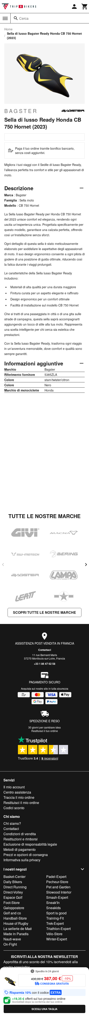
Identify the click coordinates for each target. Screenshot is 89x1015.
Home (8, 29)
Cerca (24, 18)
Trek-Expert (55, 923)
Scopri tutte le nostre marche (44, 612)
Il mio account (14, 786)
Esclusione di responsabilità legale (30, 844)
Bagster (21, 110)
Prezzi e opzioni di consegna (25, 854)
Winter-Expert (56, 938)
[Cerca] (15, 18)
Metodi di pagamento (19, 849)
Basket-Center (14, 876)
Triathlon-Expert (58, 928)
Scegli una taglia (44, 1009)
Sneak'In (53, 902)
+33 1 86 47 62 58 (44, 664)
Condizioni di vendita (19, 833)
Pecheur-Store (57, 881)
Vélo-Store (54, 933)
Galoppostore (13, 907)
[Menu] (5, 18)
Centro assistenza (17, 792)
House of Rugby (15, 923)
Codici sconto (13, 807)
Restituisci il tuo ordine (44, 731)
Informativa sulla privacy (21, 859)
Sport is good (56, 912)
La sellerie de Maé (17, 928)
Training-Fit (55, 918)
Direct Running (15, 886)
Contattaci (44, 650)
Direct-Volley (13, 892)
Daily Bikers (12, 881)
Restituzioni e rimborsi (20, 839)
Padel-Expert (56, 876)
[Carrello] (84, 6)
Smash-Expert (57, 897)
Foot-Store (11, 902)
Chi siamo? (12, 823)
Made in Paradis (16, 933)
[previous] (3, 565)
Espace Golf (12, 897)
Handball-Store (15, 918)
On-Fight (10, 944)
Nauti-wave (12, 938)
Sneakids (53, 907)
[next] (86, 565)
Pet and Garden (58, 886)
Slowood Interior (58, 892)
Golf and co (12, 912)
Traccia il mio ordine (18, 797)
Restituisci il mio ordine (21, 802)
